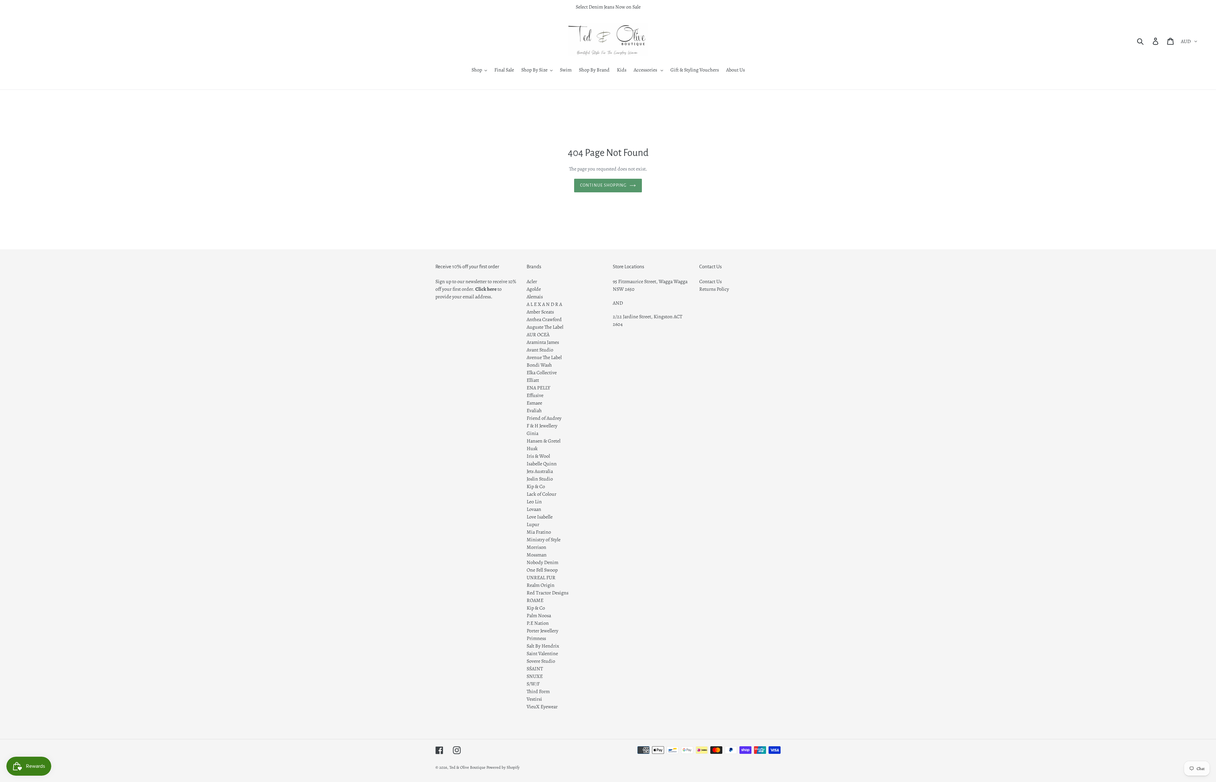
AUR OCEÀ (538, 334)
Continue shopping (603, 185)
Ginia (532, 433)
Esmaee (534, 403)
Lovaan (534, 509)
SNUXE (535, 676)
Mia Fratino (539, 532)
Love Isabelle (540, 516)
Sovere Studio (541, 661)
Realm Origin (540, 585)
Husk (532, 448)
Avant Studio (540, 349)
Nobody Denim (542, 562)
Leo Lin (534, 501)
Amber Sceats (540, 311)
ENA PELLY (538, 387)
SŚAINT (535, 668)
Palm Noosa (539, 615)
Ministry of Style (543, 539)
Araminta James (543, 342)
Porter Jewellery (542, 630)
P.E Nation (538, 623)
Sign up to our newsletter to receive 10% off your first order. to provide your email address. (475, 289)
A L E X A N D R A (544, 304)
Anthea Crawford (544, 319)
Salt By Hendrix (543, 645)
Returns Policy (714, 289)
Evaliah (534, 410)
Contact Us (710, 281)
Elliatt (533, 380)
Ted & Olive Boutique (467, 767)
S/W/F (533, 683)
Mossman (537, 554)
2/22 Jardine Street (632, 316)
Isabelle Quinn (542, 463)
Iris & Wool (538, 456)
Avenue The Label (544, 357)
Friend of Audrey (544, 418)
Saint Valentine (542, 653)
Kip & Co (536, 486)
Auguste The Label (545, 327)
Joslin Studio (540, 478)
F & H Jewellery (542, 425)
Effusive (535, 395)
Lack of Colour (541, 494)
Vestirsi (534, 699)
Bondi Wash (539, 365)
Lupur (533, 524)
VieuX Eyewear (542, 706)
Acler (532, 281)
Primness (536, 638)
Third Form (538, 691)
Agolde (534, 289)
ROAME (535, 600)
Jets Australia (540, 471)
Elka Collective (542, 372)
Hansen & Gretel (543, 441)
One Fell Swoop (542, 570)
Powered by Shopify (503, 767)
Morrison (536, 547)
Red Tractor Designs (547, 592)
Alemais (535, 296)
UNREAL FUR (541, 577)
